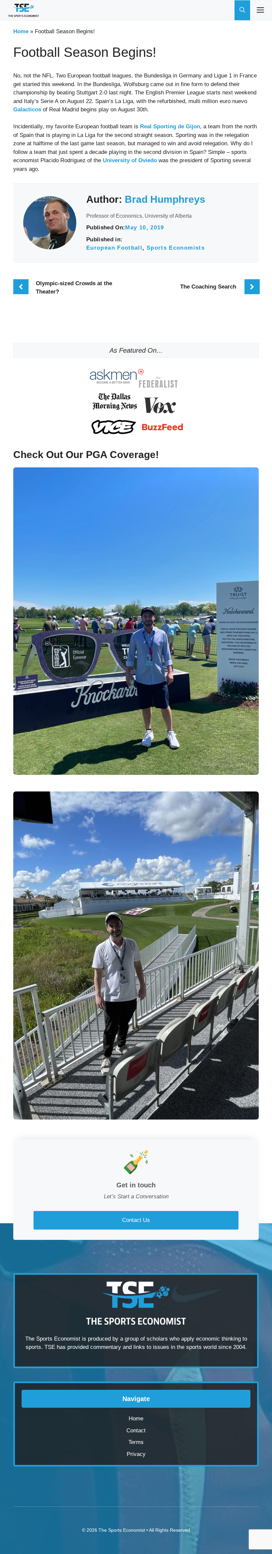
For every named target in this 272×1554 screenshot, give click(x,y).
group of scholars (146, 1339)
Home (21, 31)
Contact (136, 1430)
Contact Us (136, 1220)
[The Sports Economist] (23, 10)
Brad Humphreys (165, 199)
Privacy (136, 1454)
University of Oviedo (130, 160)
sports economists (176, 248)
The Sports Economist (122, 1530)
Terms (136, 1442)
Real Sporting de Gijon (170, 126)
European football (114, 248)
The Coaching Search (208, 287)
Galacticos (27, 109)
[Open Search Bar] (242, 10)
